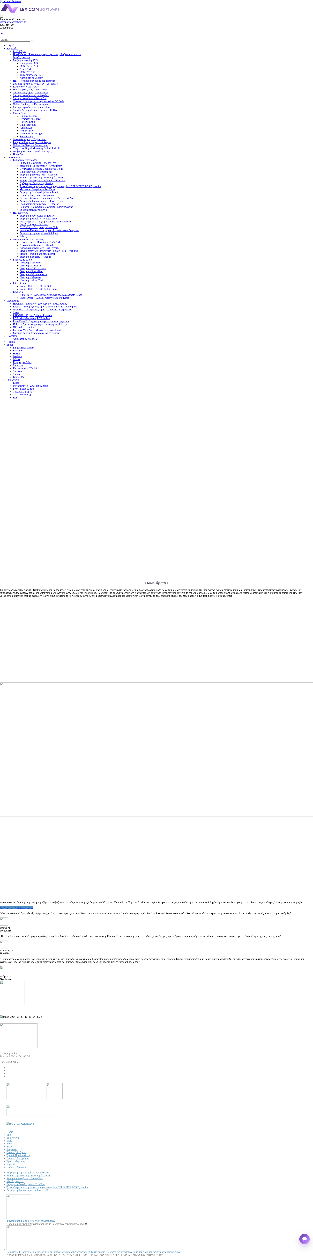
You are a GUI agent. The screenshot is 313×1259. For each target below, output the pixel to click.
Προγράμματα (14, 157)
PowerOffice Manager (31, 133)
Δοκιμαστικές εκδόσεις (25, 338)
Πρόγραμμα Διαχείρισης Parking (36, 183)
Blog (15, 397)
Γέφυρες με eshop (22, 259)
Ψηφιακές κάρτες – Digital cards (29, 139)
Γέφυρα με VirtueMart (31, 280)
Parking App (26, 127)
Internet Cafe (19, 283)
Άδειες (16, 359)
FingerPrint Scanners (24, 347)
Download (12, 336)
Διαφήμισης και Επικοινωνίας (28, 239)
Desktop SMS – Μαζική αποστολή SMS (40, 242)
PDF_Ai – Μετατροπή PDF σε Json (31, 318)
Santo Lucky (26, 136)
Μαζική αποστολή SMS (25, 60)
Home (10, 1131)
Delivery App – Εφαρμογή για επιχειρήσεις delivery (40, 324)
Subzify (24, 236)
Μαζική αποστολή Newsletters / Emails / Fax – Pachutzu (49, 250)
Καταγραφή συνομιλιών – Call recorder (40, 248)
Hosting (11, 341)
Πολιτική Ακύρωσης (17, 1152)
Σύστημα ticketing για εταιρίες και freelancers (36, 333)
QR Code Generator (23, 327)
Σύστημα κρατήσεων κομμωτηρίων (31, 107)
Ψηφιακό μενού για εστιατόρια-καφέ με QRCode (38, 101)
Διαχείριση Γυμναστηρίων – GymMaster (41, 165)
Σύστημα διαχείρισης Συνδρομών (30, 92)
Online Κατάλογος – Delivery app (30, 145)
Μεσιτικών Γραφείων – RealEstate (37, 189)
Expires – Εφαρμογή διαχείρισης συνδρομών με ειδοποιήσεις (45, 306)
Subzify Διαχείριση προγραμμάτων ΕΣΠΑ (35, 110)
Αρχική (10, 45)
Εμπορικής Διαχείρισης (25, 160)
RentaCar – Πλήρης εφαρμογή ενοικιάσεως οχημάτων (41, 321)
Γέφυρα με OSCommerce (33, 268)
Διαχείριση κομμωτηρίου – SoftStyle (39, 233)
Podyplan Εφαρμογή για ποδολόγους (32, 142)
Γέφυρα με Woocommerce (33, 274)
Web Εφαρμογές (15, 1181)
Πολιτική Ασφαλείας (17, 1167)
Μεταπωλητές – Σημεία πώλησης (30, 385)
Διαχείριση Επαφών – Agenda (35, 256)
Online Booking (28, 124)
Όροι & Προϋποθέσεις (18, 1155)
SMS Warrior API (29, 66)
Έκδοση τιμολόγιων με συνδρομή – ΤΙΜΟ (42, 177)
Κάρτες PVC (19, 377)
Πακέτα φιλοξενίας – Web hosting (30, 89)
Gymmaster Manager (30, 118)
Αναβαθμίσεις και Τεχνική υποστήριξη (33, 151)
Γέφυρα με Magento (30, 262)
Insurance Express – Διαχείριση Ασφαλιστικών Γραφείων (49, 230)
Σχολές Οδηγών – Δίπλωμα (34, 224)
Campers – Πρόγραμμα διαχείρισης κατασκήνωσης (46, 206)
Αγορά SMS (26, 69)
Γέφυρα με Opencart (30, 265)
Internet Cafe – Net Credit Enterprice (39, 289)
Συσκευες (18, 365)
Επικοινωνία (13, 379)
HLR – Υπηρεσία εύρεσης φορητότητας (34, 80)
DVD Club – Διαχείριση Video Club (39, 227)
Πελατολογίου (20, 212)
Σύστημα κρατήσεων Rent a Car (29, 98)
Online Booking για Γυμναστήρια (30, 104)
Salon (16, 312)
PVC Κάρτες (19, 51)
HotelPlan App (27, 121)
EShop (10, 344)
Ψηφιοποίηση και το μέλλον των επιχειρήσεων (31, 1220)
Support (17, 374)
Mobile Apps (19, 113)
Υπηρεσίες (12, 48)
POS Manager (27, 130)
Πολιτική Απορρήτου (18, 1158)
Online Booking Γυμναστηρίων (36, 171)
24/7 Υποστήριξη (22, 394)
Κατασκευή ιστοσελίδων (26, 86)
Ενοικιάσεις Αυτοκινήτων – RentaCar (39, 204)
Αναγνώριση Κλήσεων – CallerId (37, 245)
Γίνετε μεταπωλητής (23, 388)
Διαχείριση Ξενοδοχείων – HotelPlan (39, 174)
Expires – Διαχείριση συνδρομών (37, 195)
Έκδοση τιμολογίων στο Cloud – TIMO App (43, 180)
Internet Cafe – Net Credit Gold (36, 286)
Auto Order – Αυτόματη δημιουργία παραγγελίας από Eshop (51, 294)
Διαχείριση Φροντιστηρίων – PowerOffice (41, 201)
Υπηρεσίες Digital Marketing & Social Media (36, 148)
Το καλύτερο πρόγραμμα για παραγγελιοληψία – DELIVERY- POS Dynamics (60, 186)
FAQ (9, 1146)
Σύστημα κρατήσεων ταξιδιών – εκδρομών (35, 83)
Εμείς (16, 382)
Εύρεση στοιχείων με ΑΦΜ (34, 209)
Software (17, 371)
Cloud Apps (13, 300)
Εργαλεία (18, 292)
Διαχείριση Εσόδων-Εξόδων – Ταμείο (39, 192)
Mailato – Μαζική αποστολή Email (37, 253)
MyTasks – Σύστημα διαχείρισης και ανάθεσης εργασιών (42, 309)
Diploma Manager (29, 116)
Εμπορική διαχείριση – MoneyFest (38, 162)
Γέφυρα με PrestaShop (31, 271)
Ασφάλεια (12, 1149)
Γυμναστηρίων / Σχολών (25, 368)
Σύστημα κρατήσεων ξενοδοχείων (31, 95)
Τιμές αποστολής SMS (31, 74)
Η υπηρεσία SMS (29, 63)
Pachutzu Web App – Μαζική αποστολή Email (37, 330)
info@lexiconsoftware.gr (13, 22)
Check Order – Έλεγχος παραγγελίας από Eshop (45, 297)
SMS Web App (27, 72)
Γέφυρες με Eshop (22, 362)
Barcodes (18, 350)
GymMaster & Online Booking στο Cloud (41, 168)
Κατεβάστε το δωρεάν (31, 77)
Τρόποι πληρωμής (22, 391)
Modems (17, 356)
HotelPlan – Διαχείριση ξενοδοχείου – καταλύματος (40, 303)
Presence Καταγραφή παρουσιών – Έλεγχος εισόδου (47, 198)
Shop (9, 1143)
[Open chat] (304, 1239)
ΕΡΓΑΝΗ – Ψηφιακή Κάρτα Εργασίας (33, 315)
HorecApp (18, 154)
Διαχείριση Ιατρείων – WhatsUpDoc (38, 218)
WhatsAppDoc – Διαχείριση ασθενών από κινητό (45, 221)
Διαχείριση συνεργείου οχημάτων (37, 215)
